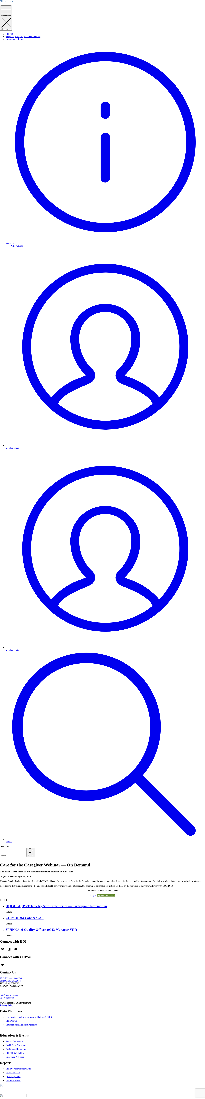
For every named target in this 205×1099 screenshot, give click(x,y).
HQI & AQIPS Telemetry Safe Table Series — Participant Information (56, 906)
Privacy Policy (7, 1005)
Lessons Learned (13, 1080)
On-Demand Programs (16, 1049)
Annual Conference (14, 1041)
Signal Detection (13, 1072)
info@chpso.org (7, 998)
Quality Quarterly (13, 1076)
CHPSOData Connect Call (25, 918)
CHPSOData (11, 1021)
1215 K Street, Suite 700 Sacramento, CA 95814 (11, 979)
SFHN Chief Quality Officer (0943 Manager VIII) (41, 929)
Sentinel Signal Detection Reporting (21, 1025)
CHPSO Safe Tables (15, 1053)
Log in (93, 895)
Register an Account (106, 895)
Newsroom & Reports (15, 39)
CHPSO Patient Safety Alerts (18, 1069)
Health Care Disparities (16, 1045)
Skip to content (6, 1)
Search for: (5, 846)
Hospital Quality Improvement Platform (23, 36)
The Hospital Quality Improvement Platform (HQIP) (29, 1017)
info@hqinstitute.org (9, 995)
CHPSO (9, 34)
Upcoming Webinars (15, 1057)
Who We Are (17, 246)
